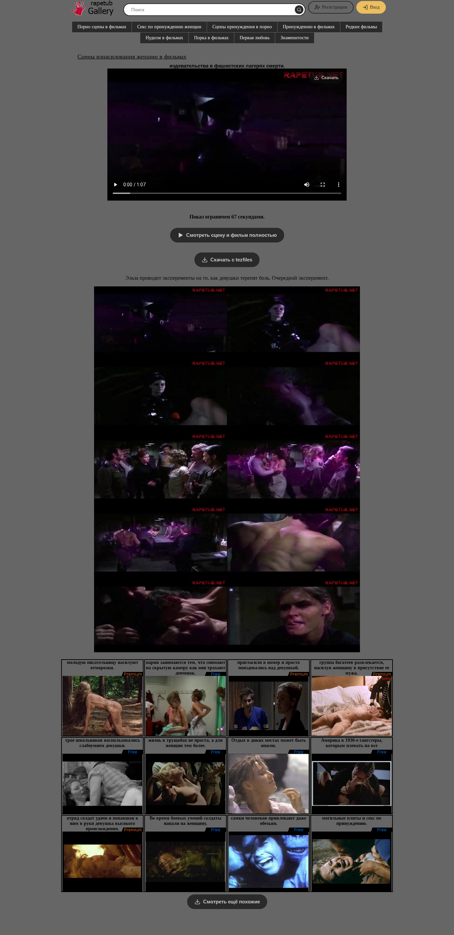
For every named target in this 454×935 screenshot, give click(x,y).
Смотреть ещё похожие (231, 901)
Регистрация (334, 7)
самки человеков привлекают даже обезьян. (268, 821)
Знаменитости (295, 37)
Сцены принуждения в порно (242, 26)
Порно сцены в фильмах (101, 26)
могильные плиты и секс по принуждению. (351, 821)
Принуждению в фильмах (309, 26)
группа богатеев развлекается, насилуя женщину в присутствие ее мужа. (351, 668)
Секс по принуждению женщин (169, 26)
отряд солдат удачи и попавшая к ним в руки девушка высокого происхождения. (102, 823)
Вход (375, 7)
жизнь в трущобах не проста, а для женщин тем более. (185, 743)
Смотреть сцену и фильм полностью (231, 235)
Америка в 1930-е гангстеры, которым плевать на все (352, 743)
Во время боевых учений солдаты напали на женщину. (185, 821)
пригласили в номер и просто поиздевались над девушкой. (268, 665)
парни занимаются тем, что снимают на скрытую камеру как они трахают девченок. (185, 668)
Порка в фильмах (211, 37)
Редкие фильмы (361, 26)
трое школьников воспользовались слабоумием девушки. (102, 743)
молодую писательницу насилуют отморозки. (102, 665)
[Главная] (96, 13)
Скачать (330, 77)
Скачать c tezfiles (231, 259)
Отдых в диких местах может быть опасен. (268, 743)
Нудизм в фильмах (164, 37)
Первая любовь (255, 37)
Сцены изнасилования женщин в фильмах (131, 56)
